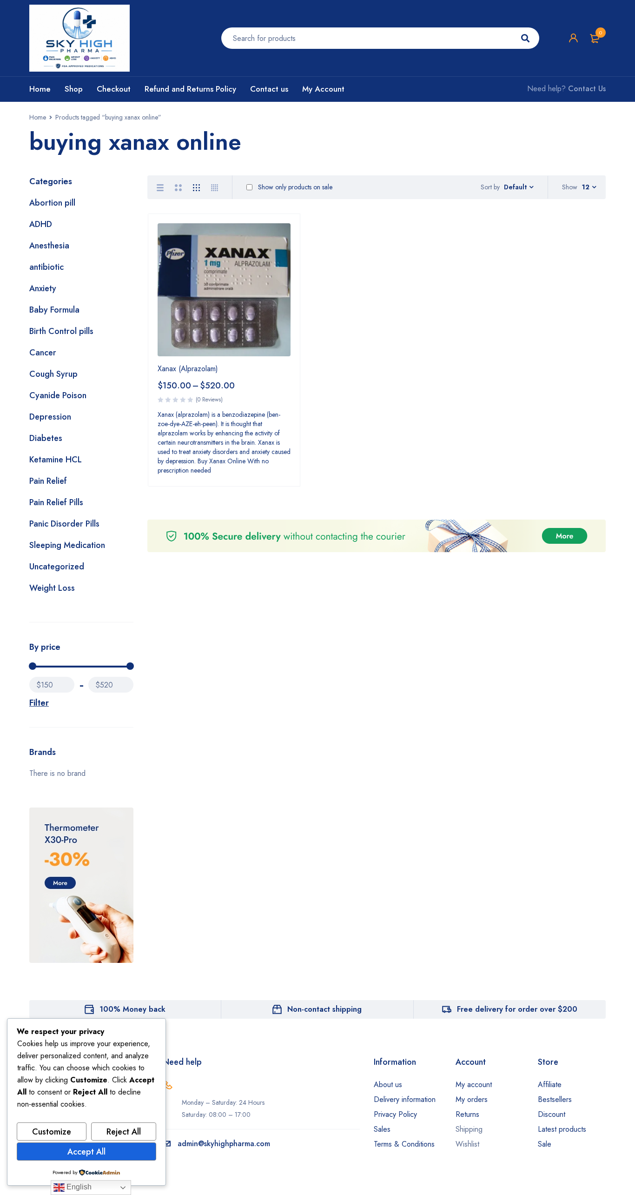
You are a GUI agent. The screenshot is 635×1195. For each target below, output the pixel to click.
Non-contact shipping (324, 1009)
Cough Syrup (53, 374)
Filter (39, 702)
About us (388, 1084)
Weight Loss (52, 588)
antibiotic (46, 267)
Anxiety (42, 288)
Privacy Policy (395, 1114)
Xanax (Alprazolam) (188, 368)
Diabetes (45, 438)
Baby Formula (54, 310)
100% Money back (132, 1009)
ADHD (40, 224)
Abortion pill (52, 203)
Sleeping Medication (67, 545)
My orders (472, 1099)
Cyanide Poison (57, 395)
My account (474, 1084)
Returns (467, 1114)
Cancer (42, 353)
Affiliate (550, 1084)
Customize (51, 1132)
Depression (50, 417)
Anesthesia (49, 246)
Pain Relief (48, 481)
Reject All (123, 1132)
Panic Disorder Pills (64, 524)
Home (37, 117)
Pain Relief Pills (56, 502)
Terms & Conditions (404, 1144)
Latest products (562, 1129)
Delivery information (405, 1099)
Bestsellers (555, 1099)
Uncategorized (56, 567)
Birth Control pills (61, 331)
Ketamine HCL (55, 460)
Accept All (86, 1152)
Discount (551, 1114)
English (78, 1187)
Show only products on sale (294, 187)
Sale (544, 1144)
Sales (382, 1129)
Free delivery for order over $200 (517, 1009)
